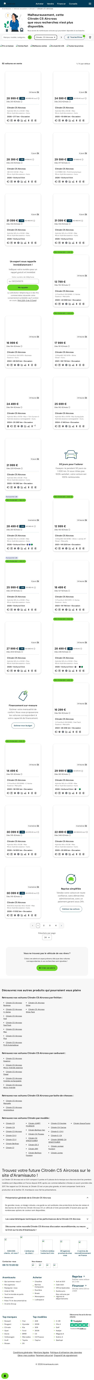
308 (36, 1327)
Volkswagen (9, 1337)
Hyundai (25, 1324)
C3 (36, 1334)
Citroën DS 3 (33, 1145)
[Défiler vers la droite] (61, 37)
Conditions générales (23, 1352)
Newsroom (8, 1297)
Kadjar (59, 1330)
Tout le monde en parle (14, 1294)
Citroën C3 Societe (58, 1123)
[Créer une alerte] (5, 1376)
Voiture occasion (20, 8)
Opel (6, 1330)
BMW (24, 1334)
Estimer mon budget (23, 725)
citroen (32, 8)
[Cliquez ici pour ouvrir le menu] (90, 3)
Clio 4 (58, 1324)
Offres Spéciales (63, 1288)
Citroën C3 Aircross (14, 1131)
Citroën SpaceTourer (81, 1123)
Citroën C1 (10, 1148)
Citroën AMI (33, 1149)
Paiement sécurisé (44, 1355)
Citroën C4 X (11, 1135)
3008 (37, 1330)
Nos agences (9, 1285)
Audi (6, 1340)
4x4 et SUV (60, 1281)
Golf (57, 1327)
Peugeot (7, 1324)
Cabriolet (60, 1285)
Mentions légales (41, 1352)
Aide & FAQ (9, 1291)
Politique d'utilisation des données (66, 1352)
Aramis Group (10, 1304)
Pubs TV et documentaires (15, 1301)
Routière (38, 1290)
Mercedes (26, 1337)
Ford (24, 1330)
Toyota (25, 1340)
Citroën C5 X (11, 1139)
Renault (7, 1321)
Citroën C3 (10, 1123)
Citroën (7, 1327)
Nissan (7, 1343)
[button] (55, 37)
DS (23, 1343)
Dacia (6, 1334)
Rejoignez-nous (11, 1288)
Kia (23, 1327)
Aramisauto (6, 8)
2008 (37, 1324)
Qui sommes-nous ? (12, 1281)
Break (37, 1293)
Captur (38, 1340)
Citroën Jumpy (57, 1153)
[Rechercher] (30, 37)
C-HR (58, 1321)
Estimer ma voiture (71, 909)
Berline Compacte (39, 1286)
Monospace (39, 1296)
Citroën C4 (10, 1127)
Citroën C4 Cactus (58, 1127)
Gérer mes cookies (26, 1355)
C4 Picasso (39, 1337)
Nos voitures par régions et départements (63, 1296)
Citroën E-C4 (56, 1135)
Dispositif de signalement (65, 1355)
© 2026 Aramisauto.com (47, 1364)
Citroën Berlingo (12, 1143)
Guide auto (60, 1291)
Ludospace (39, 1300)
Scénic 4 (59, 1337)
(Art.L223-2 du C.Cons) (27, 300)
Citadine (38, 1281)
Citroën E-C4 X (57, 1131)
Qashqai (59, 1340)
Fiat (24, 1321)
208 (36, 1321)
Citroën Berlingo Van (36, 1130)
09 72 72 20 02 (10, 1265)
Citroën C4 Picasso (36, 1134)
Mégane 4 (60, 1334)
